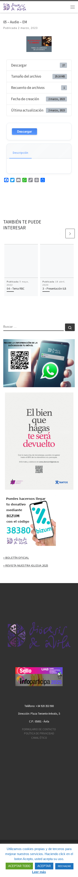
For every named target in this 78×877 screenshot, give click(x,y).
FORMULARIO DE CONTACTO (39, 729)
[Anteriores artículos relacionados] (60, 233)
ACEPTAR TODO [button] (19, 866)
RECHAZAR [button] (64, 866)
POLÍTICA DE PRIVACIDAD (39, 733)
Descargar (24, 131)
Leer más (39, 872)
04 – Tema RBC (15, 288)
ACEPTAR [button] (44, 866)
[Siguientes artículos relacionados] (70, 233)
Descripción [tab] (20, 153)
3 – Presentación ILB (54, 288)
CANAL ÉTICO (39, 738)
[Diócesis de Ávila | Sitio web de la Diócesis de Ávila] (14, 6)
